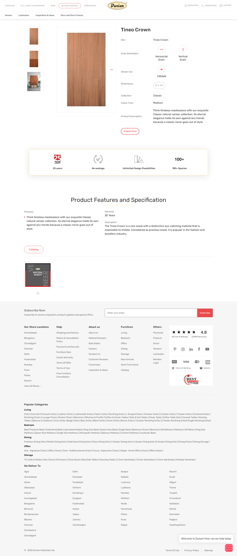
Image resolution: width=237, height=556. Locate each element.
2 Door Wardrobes (126, 459)
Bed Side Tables (90, 459)
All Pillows (190, 429)
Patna (27, 375)
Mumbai (28, 364)
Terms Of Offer (63, 362)
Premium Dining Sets (34, 441)
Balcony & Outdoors (42, 420)
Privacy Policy (191, 550)
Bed (26, 429)
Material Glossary (97, 338)
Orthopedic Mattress (89, 432)
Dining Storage (200, 441)
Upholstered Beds (73, 429)
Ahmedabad (30, 332)
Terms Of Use (172, 550)
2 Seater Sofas (167, 414)
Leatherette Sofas (83, 414)
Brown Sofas (127, 420)
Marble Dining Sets (56, 441)
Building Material (69, 6)
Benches (78, 417)
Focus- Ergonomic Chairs (106, 450)
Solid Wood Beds (54, 429)
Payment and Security (67, 346)
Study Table (155, 417)
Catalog (125, 370)
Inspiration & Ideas (45, 15)
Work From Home (129, 364)
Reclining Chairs (32, 417)
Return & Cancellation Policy (67, 340)
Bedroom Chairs (140, 429)
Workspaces (90, 6)
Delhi (27, 354)
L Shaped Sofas (134, 414)
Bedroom (125, 338)
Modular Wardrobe (185, 459)
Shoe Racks (74, 459)
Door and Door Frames (72, 15)
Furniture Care (63, 352)
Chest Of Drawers (58, 459)
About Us (93, 332)
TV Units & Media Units (35, 459)
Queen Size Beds (108, 429)
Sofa (26, 414)
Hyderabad (30, 359)
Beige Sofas (73, 420)
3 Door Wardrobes (146, 459)
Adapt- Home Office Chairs (134, 450)
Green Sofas (113, 420)
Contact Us (94, 354)
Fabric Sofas (100, 414)
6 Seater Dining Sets (144, 441)
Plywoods (158, 332)
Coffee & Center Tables (116, 417)
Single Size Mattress (67, 432)
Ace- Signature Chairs (35, 450)
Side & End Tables (139, 417)
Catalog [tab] (34, 249)
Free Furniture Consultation (63, 375)
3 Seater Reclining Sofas (147, 420)
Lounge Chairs (49, 417)
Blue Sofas (86, 420)
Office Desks (155, 450)
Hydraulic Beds (148, 432)
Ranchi (27, 380)
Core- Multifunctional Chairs (77, 450)
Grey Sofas (59, 420)
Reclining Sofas (116, 414)
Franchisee (94, 364)
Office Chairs (54, 450)
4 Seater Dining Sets (121, 441)
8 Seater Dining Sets (166, 441)
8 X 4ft (159, 85)
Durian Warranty (64, 357)
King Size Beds (91, 429)
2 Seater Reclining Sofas (174, 420)
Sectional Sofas (201, 414)
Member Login (157, 361)
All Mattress (167, 429)
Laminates (24, 15)
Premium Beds (37, 429)
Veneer (8, 15)
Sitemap (208, 550)
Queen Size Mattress (45, 432)
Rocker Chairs (65, 417)
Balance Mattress (110, 432)
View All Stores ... (33, 386)
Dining (124, 348)
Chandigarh (30, 343)
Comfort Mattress (130, 432)
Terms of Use (63, 368)
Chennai (28, 348)
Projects (157, 338)
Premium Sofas (48, 414)
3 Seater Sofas (151, 414)
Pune (27, 370)
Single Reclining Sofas (199, 420)
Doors (156, 343)
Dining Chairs (185, 441)
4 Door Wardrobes (165, 459)
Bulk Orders (94, 343)
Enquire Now (130, 131)
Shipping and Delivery (67, 332)
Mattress (178, 429)
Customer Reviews (98, 359)
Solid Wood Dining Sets (79, 441)
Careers (93, 348)
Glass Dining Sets (101, 441)
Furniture (10, 6)
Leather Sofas (65, 414)
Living (124, 332)
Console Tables (190, 417)
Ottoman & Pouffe (94, 417)
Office (124, 343)
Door (53, 6)
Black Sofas (99, 420)
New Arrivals (127, 359)
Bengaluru (29, 338)
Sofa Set (34, 414)
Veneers (157, 348)
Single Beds (125, 429)
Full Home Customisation (32, 6)
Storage (125, 354)
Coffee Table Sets (172, 417)
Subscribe (205, 313)
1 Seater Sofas (184, 414)
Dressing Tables (107, 459)
